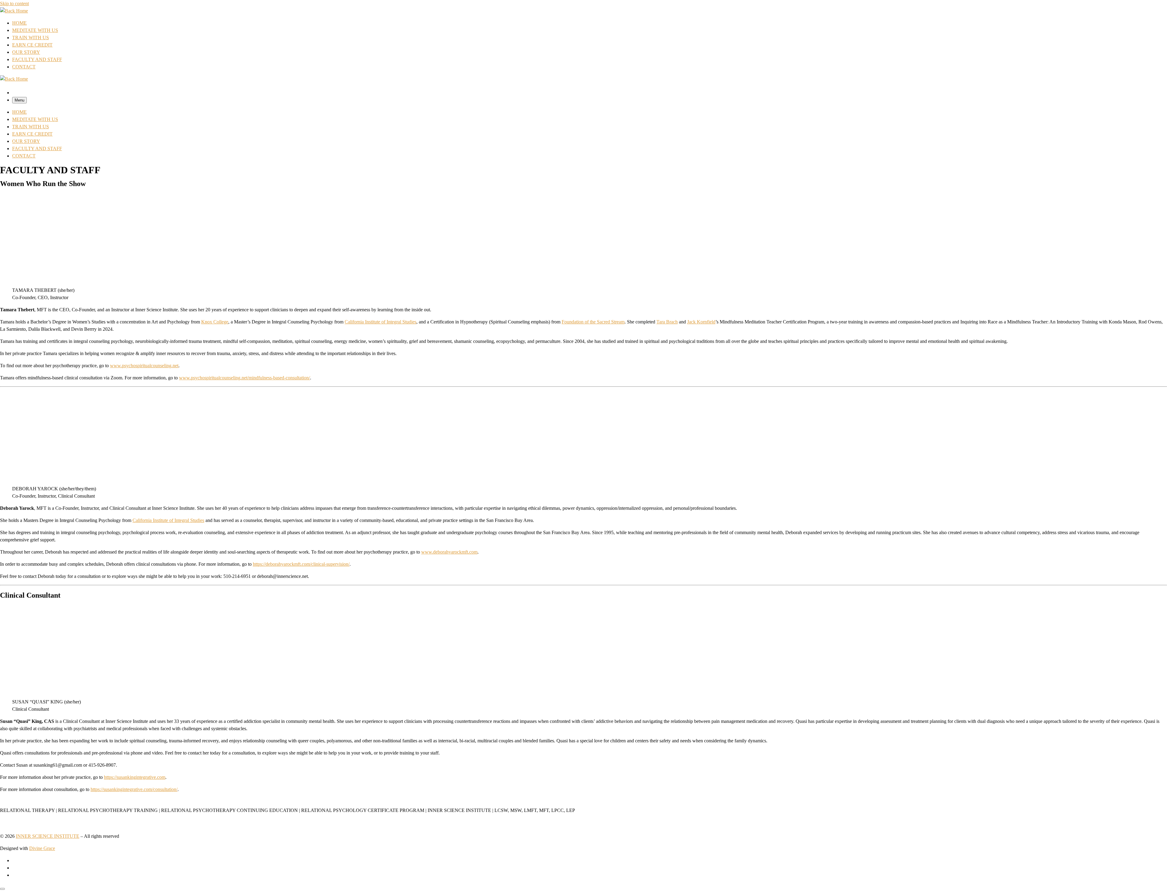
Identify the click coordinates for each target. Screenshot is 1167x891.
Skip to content (14, 3)
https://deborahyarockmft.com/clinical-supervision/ (301, 564)
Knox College (214, 321)
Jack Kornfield (701, 321)
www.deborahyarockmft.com (449, 551)
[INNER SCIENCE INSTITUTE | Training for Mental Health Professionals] (14, 10)
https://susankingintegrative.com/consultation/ (134, 789)
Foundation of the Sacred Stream (593, 321)
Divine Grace (42, 848)
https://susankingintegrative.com (134, 777)
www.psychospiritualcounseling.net (144, 365)
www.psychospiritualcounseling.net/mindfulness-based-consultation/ (244, 377)
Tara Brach (667, 321)
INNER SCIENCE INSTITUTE (47, 836)
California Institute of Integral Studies (380, 321)
